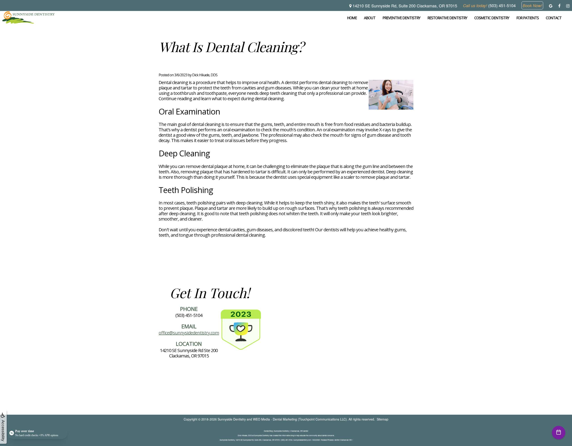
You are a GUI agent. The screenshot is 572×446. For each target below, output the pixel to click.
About (369, 17)
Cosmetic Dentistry (491, 17)
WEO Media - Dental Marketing (275, 419)
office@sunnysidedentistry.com (189, 333)
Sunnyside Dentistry (232, 419)
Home (352, 17)
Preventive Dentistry (401, 17)
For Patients (527, 17)
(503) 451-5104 (188, 315)
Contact (553, 17)
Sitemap (382, 419)
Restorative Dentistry (447, 17)
